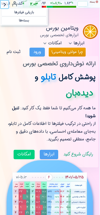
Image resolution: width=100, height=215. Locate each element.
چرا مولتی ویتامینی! (67, 52)
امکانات (24, 154)
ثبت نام (14, 51)
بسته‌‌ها (24, 20)
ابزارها (49, 154)
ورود (37, 51)
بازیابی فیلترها (24, 12)
